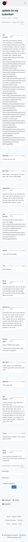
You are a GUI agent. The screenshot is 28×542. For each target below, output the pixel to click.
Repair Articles (16, 516)
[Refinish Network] (5, 3)
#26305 (11, 36)
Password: (5, 478)
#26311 (23, 171)
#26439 (23, 381)
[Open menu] (24, 3)
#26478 (11, 452)
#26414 (23, 265)
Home (8, 516)
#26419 (11, 341)
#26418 (11, 308)
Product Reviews (10, 520)
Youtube (20, 520)
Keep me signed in (9, 483)
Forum (8, 524)
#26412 (11, 216)
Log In (14, 487)
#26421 (23, 362)
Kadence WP (17, 537)
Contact (14, 524)
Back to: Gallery (7, 18)
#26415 (10, 282)
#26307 (23, 155)
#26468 (11, 398)
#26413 (23, 250)
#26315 (11, 190)
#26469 (23, 433)
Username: (5, 471)
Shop (20, 524)
